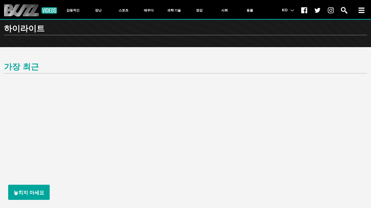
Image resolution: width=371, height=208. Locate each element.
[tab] (73, 10)
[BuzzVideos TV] (30, 10)
